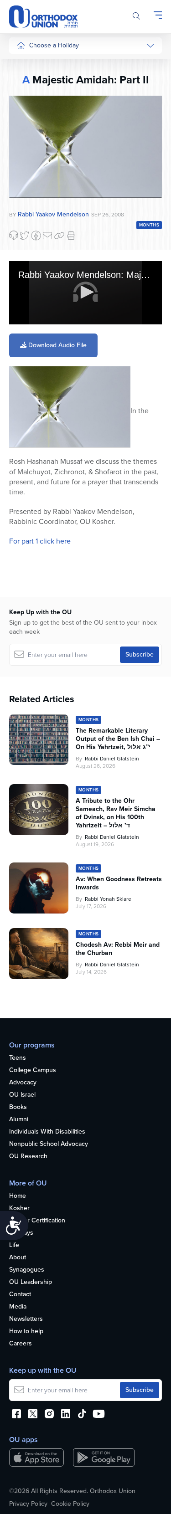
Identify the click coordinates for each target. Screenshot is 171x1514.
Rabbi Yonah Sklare (108, 899)
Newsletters (26, 1319)
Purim (24, 116)
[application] (85, 293)
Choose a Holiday (54, 45)
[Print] (71, 235)
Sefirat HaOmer (38, 150)
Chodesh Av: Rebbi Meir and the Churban (118, 949)
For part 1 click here (40, 541)
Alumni (18, 1119)
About (17, 1257)
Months (149, 224)
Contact (20, 1294)
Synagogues (26, 1270)
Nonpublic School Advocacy (48, 1144)
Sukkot (26, 82)
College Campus (32, 1070)
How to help (26, 1331)
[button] (86, 292)
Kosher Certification (37, 1220)
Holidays (21, 1233)
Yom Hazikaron (37, 340)
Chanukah (30, 98)
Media (17, 1307)
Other (24, 201)
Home (17, 1196)
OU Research (28, 1156)
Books (18, 1107)
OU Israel (22, 1095)
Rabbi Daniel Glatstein (112, 758)
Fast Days (30, 184)
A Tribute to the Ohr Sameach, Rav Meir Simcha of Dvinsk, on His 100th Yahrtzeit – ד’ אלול (115, 813)
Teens (17, 1058)
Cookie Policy (70, 1504)
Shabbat (27, 219)
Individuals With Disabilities (47, 1132)
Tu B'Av (26, 246)
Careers (20, 1344)
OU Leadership (30, 1282)
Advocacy (22, 1082)
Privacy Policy (28, 1504)
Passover (29, 133)
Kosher (19, 1208)
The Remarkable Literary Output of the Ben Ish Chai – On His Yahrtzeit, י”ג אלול (118, 739)
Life (14, 1245)
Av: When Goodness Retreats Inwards (119, 883)
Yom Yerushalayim (34, 362)
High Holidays (36, 64)
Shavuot (27, 167)
